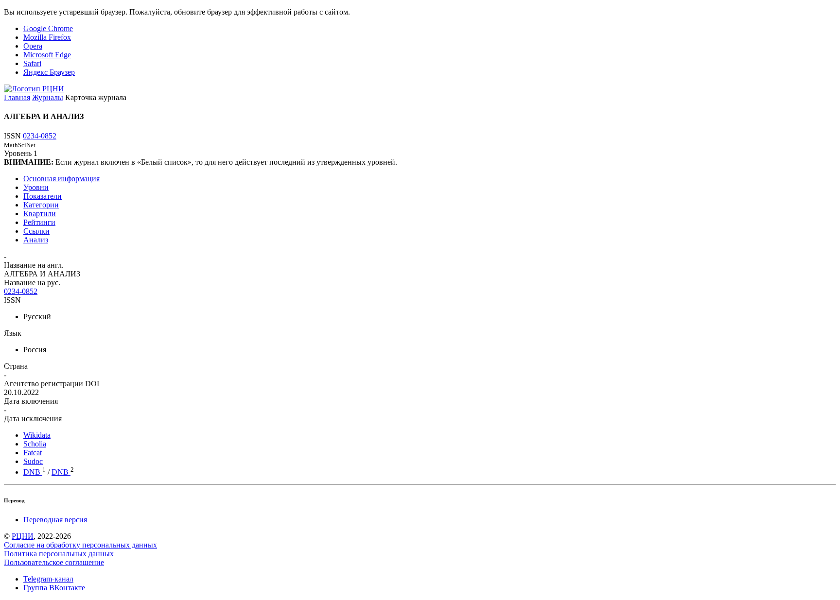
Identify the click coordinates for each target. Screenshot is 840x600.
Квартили (39, 213)
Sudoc (33, 461)
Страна (16, 366)
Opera (32, 46)
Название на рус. (32, 282)
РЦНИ (23, 536)
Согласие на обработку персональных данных (80, 545)
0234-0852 (39, 136)
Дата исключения (33, 418)
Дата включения (31, 401)
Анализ (35, 240)
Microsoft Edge (47, 55)
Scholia (34, 444)
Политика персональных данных (59, 553)
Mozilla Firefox (47, 37)
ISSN (12, 300)
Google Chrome (48, 28)
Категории (41, 205)
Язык (12, 333)
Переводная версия (55, 519)
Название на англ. (34, 265)
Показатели (42, 196)
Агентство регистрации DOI (51, 383)
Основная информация (61, 178)
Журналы (47, 97)
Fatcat (32, 452)
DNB (32, 472)
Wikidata (37, 435)
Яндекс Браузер (49, 72)
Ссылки (36, 231)
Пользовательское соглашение (54, 562)
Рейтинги (39, 222)
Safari (32, 63)
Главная (17, 97)
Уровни (36, 187)
